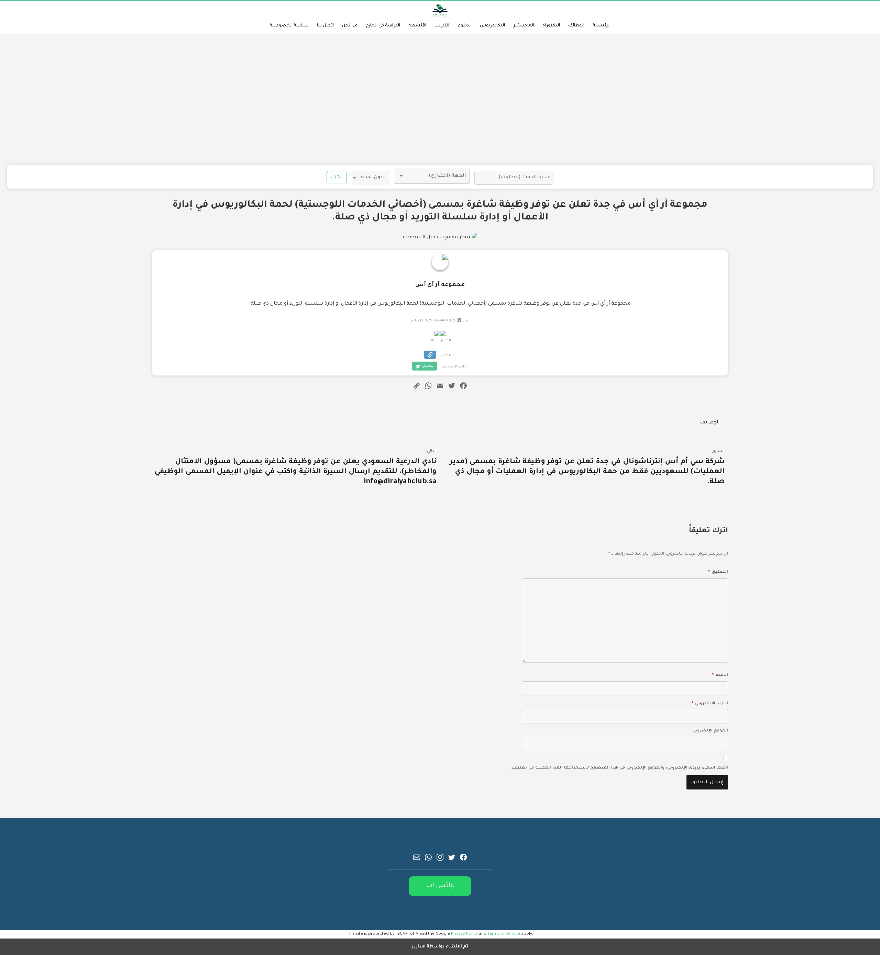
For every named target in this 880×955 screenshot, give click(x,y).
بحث (336, 177)
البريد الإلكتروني (709, 702)
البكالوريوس (492, 25)
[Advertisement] (440, 100)
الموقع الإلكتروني (710, 731)
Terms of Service (503, 934)
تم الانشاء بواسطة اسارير (440, 946)
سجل (427, 366)
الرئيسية (601, 25)
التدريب (441, 25)
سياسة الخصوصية (289, 25)
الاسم (720, 674)
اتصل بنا (325, 25)
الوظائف (576, 25)
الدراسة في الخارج (383, 25)
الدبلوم (465, 25)
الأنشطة (417, 25)
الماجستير (523, 25)
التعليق (718, 571)
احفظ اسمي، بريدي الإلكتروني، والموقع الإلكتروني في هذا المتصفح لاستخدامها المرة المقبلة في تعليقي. (619, 768)
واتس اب (440, 885)
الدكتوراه (551, 25)
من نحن (350, 25)
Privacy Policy (464, 934)
